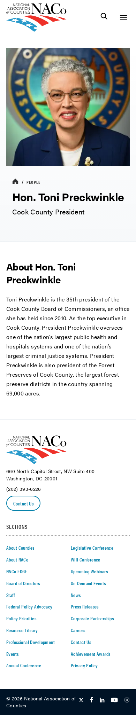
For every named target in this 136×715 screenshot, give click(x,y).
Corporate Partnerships (92, 618)
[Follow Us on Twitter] (81, 700)
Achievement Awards (91, 653)
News (76, 594)
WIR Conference (85, 559)
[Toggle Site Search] (104, 17)
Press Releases (85, 606)
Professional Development (30, 641)
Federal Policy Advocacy (29, 606)
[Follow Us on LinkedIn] (102, 700)
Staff (10, 594)
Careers (78, 630)
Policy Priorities (21, 618)
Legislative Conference (92, 547)
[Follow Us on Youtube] (114, 700)
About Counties (20, 547)
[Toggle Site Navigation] (123, 17)
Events (12, 653)
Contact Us (23, 503)
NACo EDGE (16, 571)
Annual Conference (23, 665)
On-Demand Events (88, 583)
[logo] (36, 30)
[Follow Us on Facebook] (91, 700)
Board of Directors (23, 583)
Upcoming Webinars (89, 571)
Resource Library (22, 630)
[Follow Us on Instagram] (127, 700)
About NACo (17, 559)
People (33, 182)
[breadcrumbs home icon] (15, 182)
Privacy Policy (84, 665)
